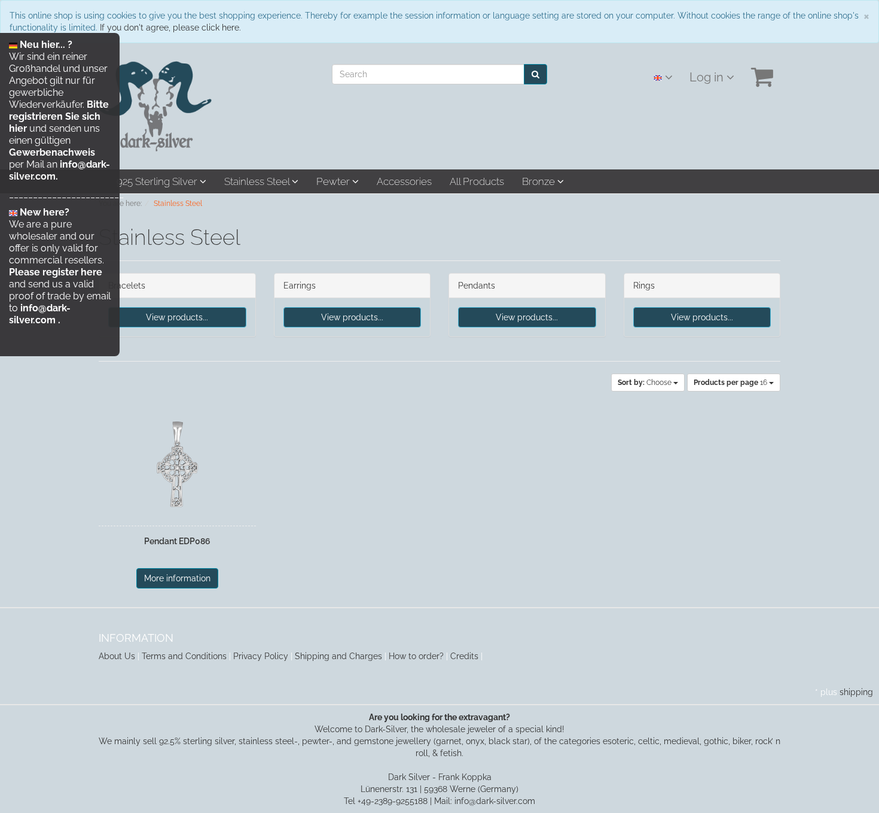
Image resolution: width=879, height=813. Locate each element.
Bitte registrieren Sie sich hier (59, 116)
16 (731, 382)
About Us (117, 656)
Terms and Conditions (184, 656)
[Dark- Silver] (155, 105)
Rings (644, 285)
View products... (177, 317)
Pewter (334, 181)
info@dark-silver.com (40, 314)
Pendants (476, 285)
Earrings (299, 285)
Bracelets (126, 285)
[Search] (535, 74)
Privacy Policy (260, 656)
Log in (708, 77)
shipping (856, 692)
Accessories (404, 181)
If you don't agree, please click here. (170, 27)
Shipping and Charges (338, 656)
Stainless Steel (258, 181)
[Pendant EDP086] (177, 465)
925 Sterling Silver (158, 181)
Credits (464, 656)
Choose (645, 382)
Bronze (539, 181)
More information (177, 578)
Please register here (55, 272)
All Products (477, 181)
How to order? (416, 656)
